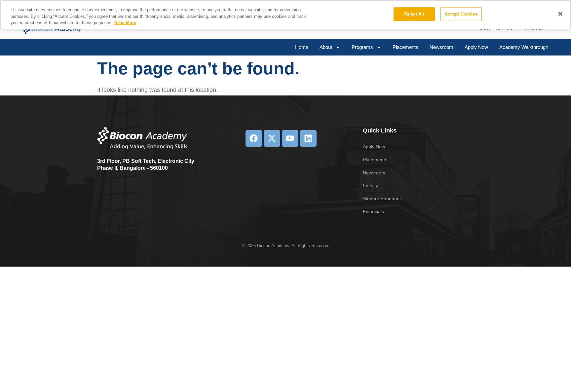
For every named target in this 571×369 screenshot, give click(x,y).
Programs (362, 47)
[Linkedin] (308, 138)
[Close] (560, 14)
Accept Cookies (461, 14)
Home (301, 47)
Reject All (414, 14)
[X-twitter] (272, 138)
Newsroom (441, 47)
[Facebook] (254, 138)
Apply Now (476, 47)
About (326, 47)
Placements (405, 47)
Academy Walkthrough (523, 47)
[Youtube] (290, 138)
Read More (125, 22)
